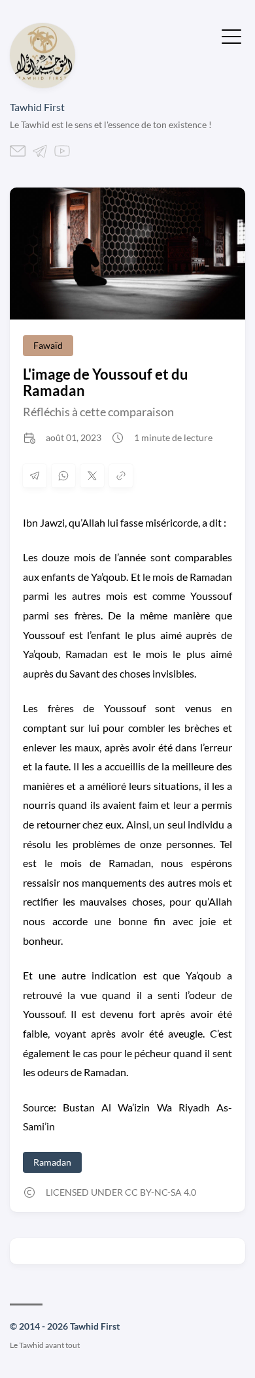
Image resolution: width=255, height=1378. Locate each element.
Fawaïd (48, 345)
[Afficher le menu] (231, 35)
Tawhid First (37, 107)
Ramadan (52, 1162)
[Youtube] (62, 154)
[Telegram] (40, 154)
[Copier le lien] (121, 475)
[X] (92, 475)
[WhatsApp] (63, 475)
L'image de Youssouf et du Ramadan (105, 382)
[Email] (18, 154)
